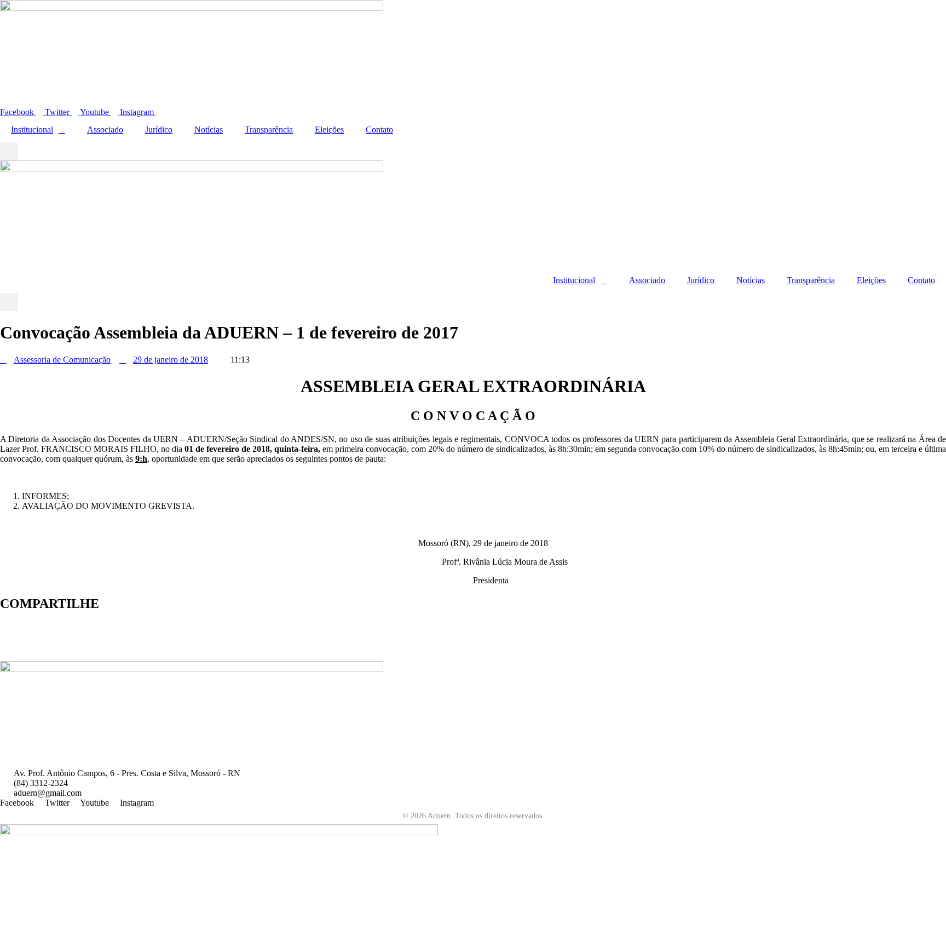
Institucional (32, 129)
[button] (9, 151)
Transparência (269, 129)
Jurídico (158, 129)
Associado (105, 129)
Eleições (329, 129)
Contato (379, 129)
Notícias (208, 129)
